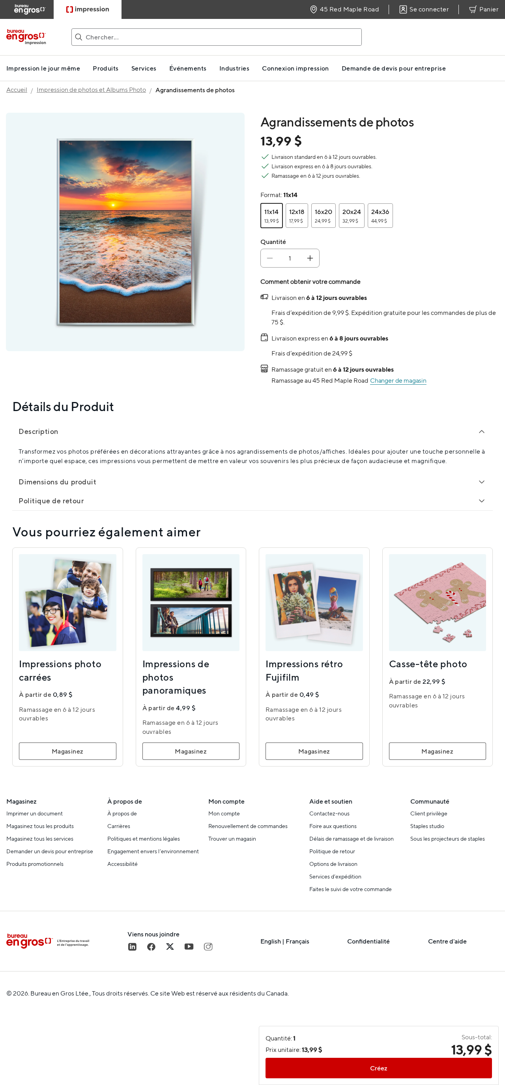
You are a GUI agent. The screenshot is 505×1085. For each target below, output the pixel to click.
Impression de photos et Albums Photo (91, 89)
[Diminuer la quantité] (270, 258)
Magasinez (68, 751)
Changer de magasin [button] (398, 380)
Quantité (273, 242)
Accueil (16, 89)
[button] (271, 215)
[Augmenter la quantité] (310, 258)
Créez (378, 1068)
